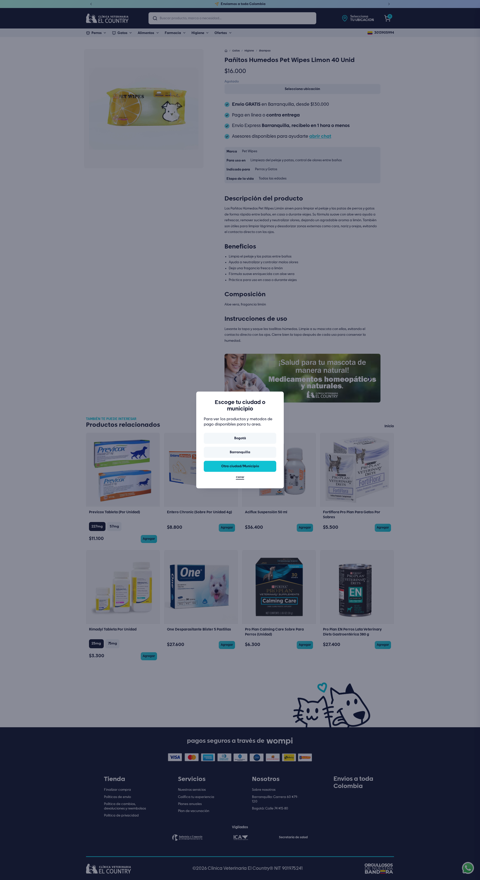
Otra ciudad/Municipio (240, 466)
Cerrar (240, 477)
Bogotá (240, 438)
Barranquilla (240, 452)
